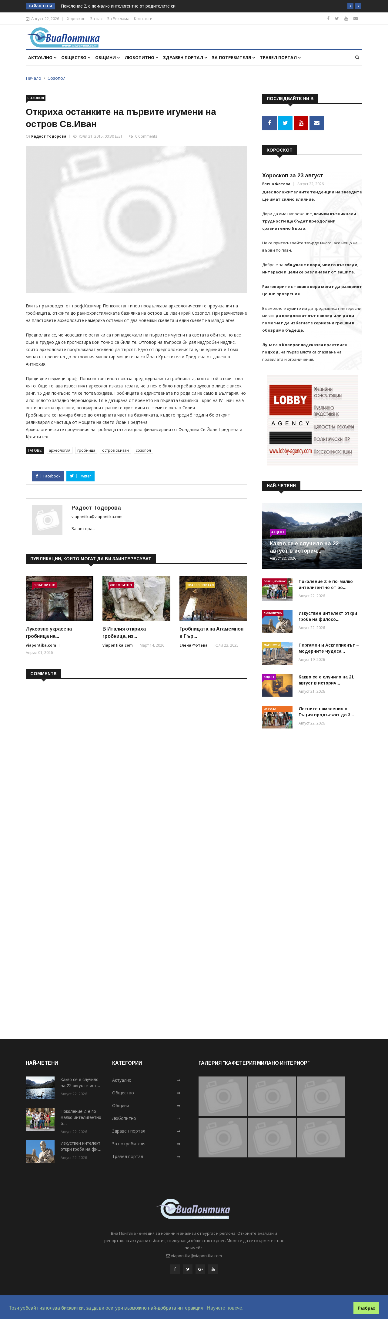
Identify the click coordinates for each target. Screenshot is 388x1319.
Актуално (41, 57)
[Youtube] (346, 18)
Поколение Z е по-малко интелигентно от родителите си (118, 6)
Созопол (56, 78)
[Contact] (355, 18)
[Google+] (200, 1269)
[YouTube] (213, 1269)
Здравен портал (183, 57)
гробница (86, 450)
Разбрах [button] (366, 1308)
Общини (106, 57)
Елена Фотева (193, 645)
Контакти (143, 18)
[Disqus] (136, 762)
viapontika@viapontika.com (97, 516)
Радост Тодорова (48, 136)
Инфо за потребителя (274, 709)
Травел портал (279, 57)
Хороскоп (76, 18)
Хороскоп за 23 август (292, 175)
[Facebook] (328, 18)
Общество (74, 57)
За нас (96, 18)
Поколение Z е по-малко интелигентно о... (81, 1117)
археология (59, 450)
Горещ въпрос (275, 581)
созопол (143, 450)
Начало (33, 78)
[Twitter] (337, 18)
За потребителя (232, 57)
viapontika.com (41, 645)
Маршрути (272, 645)
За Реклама (118, 18)
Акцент (277, 532)
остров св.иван (115, 450)
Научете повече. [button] (225, 1308)
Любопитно (140, 57)
